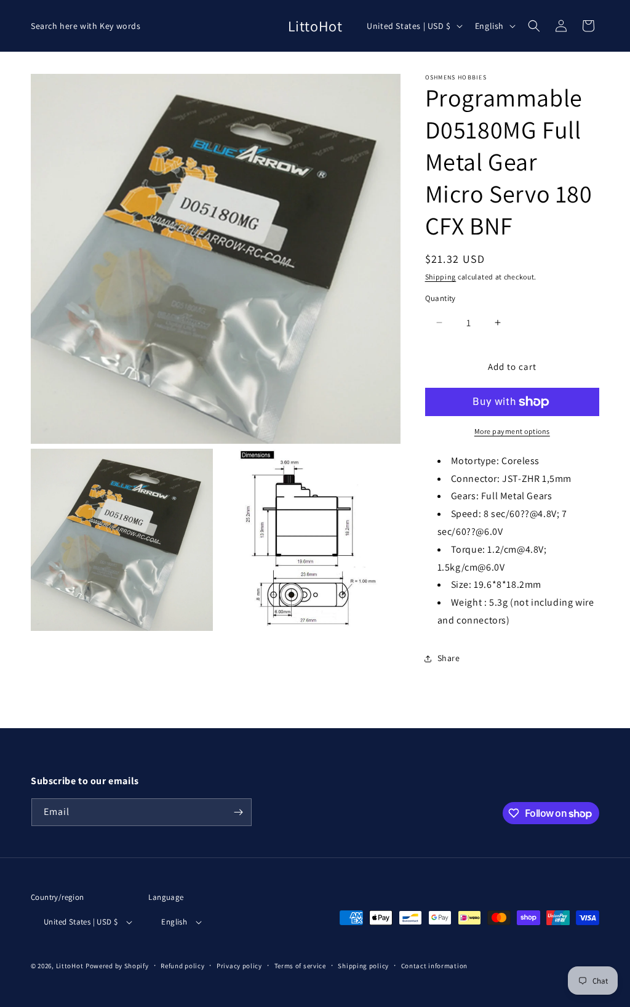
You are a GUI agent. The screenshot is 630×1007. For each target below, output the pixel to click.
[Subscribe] (238, 812)
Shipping (441, 276)
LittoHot (70, 965)
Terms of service (300, 965)
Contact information (434, 965)
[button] (534, 25)
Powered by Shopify (117, 965)
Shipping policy (363, 965)
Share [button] (448, 658)
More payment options (512, 431)
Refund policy (182, 965)
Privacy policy (239, 965)
